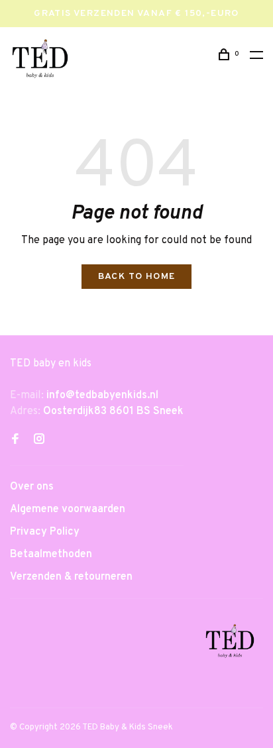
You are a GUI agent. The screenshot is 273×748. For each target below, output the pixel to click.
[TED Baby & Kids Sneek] (230, 643)
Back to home (137, 276)
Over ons (32, 487)
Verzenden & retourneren (71, 577)
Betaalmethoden (51, 554)
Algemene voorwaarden (67, 509)
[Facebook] (15, 440)
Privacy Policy (45, 532)
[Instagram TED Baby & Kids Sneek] (39, 440)
